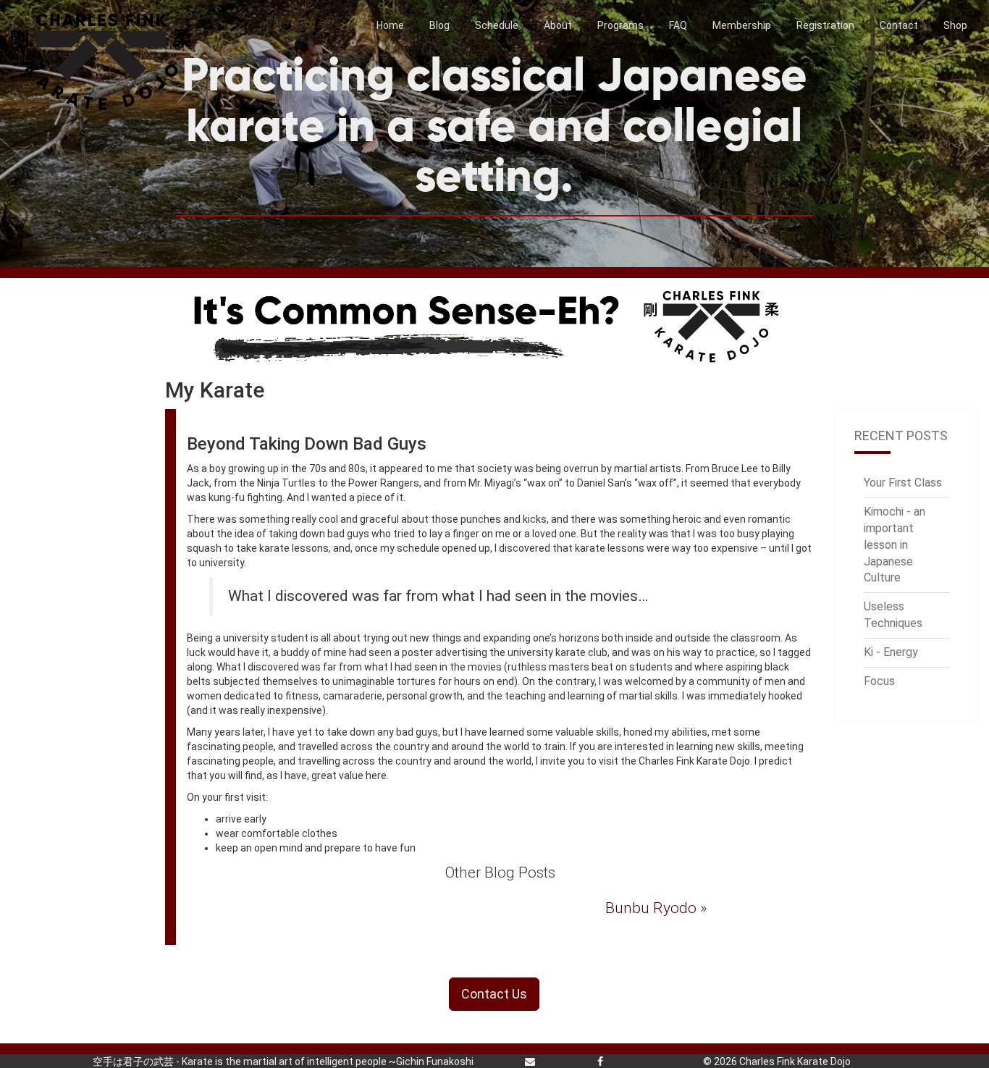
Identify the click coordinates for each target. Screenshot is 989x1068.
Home (390, 25)
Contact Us (494, 993)
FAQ (678, 25)
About (558, 25)
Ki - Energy (891, 652)
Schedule (496, 25)
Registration (825, 25)
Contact (899, 25)
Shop (955, 25)
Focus (879, 681)
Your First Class (903, 482)
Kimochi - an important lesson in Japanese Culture (894, 544)
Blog (439, 25)
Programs (620, 25)
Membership (741, 25)
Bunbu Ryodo (650, 908)
